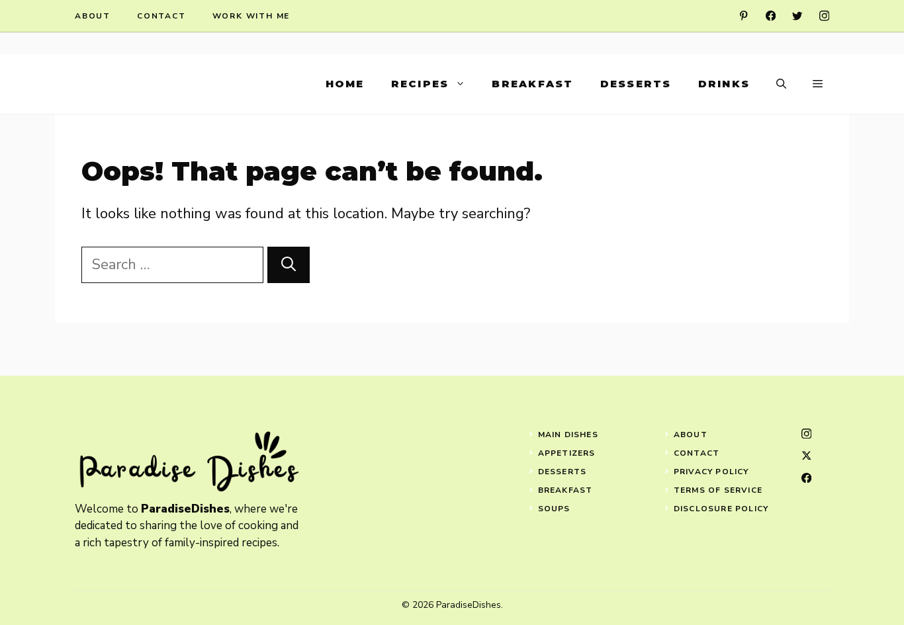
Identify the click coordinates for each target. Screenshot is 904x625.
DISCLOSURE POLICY (721, 508)
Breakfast (532, 83)
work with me (251, 16)
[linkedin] (743, 16)
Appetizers (567, 453)
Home (345, 83)
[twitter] (797, 16)
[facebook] (771, 16)
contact (161, 16)
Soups (554, 508)
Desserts (636, 83)
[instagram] (824, 16)
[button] (781, 84)
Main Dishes (568, 434)
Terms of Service (718, 490)
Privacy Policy (711, 471)
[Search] (288, 265)
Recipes (420, 83)
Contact (696, 453)
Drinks (724, 83)
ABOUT (690, 434)
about (93, 16)
